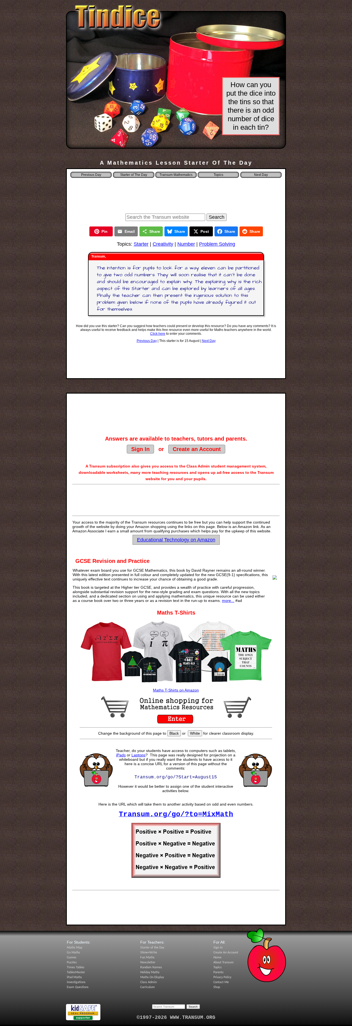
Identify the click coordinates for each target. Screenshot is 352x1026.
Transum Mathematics (176, 175)
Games (71, 957)
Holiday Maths (150, 972)
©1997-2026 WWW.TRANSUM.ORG (176, 1017)
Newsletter (147, 962)
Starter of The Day (133, 175)
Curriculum (147, 987)
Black (174, 733)
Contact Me (221, 982)
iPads (121, 755)
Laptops (138, 755)
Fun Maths (147, 957)
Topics (218, 175)
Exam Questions (78, 987)
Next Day (209, 341)
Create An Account (225, 952)
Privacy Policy (222, 977)
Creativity (163, 244)
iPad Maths (74, 977)
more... (228, 600)
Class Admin (148, 982)
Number (186, 244)
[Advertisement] (176, 194)
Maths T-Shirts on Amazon (176, 690)
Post (204, 231)
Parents (218, 972)
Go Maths (73, 952)
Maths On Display (152, 977)
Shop (216, 987)
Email (130, 231)
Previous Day (147, 341)
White (195, 733)
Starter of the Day (152, 947)
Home (217, 957)
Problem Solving (217, 244)
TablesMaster (76, 972)
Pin (104, 231)
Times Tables (75, 967)
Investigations (76, 982)
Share (154, 231)
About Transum (223, 962)
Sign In (140, 449)
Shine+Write (148, 952)
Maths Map (74, 947)
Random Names (151, 967)
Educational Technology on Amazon (176, 540)
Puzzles (72, 962)
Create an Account (197, 449)
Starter (141, 244)
